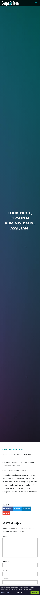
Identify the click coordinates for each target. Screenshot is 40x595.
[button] (36, 3)
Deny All (19, 592)
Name (6, 562)
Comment (7, 536)
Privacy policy (5, 592)
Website (6, 579)
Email (5, 570)
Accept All (34, 592)
